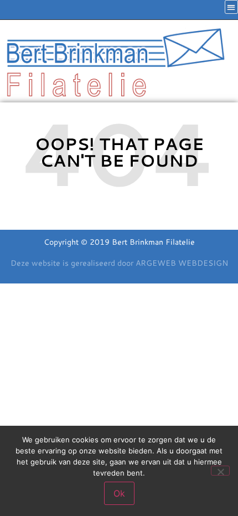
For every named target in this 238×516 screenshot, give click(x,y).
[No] (220, 471)
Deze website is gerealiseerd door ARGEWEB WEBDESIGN (119, 263)
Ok (119, 493)
